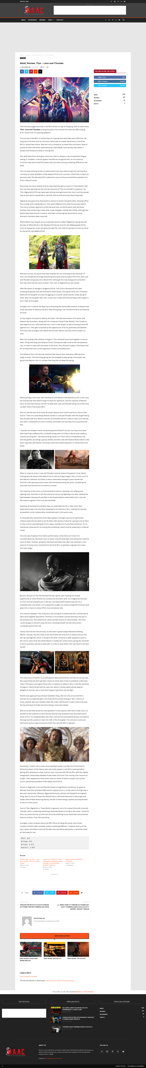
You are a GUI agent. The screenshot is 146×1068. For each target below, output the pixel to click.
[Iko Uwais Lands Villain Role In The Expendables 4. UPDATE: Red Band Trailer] (56, 1010)
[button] (123, 20)
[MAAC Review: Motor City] (54, 949)
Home (21, 55)
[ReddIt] (36, 72)
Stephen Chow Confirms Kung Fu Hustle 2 (77, 1027)
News (23, 20)
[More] (82, 893)
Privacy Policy (121, 1066)
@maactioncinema (84, 992)
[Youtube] (124, 1)
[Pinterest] (118, 1)
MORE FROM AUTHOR (62, 936)
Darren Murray (26, 67)
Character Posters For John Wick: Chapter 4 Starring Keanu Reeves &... (78, 1018)
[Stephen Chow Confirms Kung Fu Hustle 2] (56, 1029)
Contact (59, 20)
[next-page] (24, 964)
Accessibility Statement (136, 1066)
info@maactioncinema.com (54, 1058)
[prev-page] (21, 964)
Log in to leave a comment (28, 976)
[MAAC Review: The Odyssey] (78, 949)
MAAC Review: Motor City (52, 958)
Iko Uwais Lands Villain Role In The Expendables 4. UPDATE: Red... (74, 1008)
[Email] (40, 72)
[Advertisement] (90, 10)
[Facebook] (111, 1)
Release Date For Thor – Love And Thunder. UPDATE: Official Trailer (30, 861)
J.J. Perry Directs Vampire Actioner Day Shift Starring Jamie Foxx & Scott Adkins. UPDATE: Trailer (73, 907)
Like (123, 77)
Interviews (32, 20)
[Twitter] (121, 1)
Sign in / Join (24, 1)
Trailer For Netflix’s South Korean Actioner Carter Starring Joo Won (34, 906)
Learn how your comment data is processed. (60, 980)
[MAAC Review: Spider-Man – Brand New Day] (31, 949)
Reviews (42, 20)
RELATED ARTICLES (46, 936)
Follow (122, 81)
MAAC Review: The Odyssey (76, 958)
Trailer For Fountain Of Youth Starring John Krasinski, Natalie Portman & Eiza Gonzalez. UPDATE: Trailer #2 (52, 862)
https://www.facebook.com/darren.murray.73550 (46, 921)
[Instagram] (114, 1)
